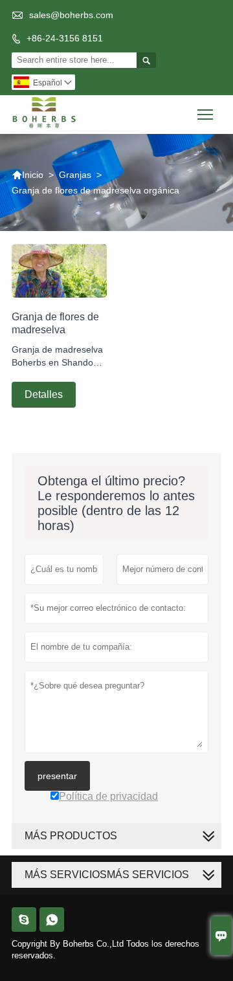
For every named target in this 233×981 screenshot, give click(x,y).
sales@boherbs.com (71, 15)
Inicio (27, 175)
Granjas (75, 175)
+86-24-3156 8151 (65, 38)
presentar (57, 776)
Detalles (44, 394)
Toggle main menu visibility (205, 114)
